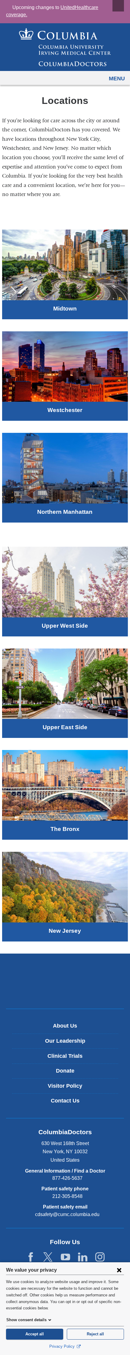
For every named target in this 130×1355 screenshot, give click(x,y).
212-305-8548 (67, 1196)
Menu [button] (117, 79)
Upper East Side (65, 727)
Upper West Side (65, 626)
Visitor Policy (65, 1086)
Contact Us (65, 1101)
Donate (65, 1071)
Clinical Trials (65, 1056)
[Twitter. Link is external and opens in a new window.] (48, 1257)
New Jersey (65, 931)
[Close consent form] (119, 1270)
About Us (65, 1026)
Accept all (34, 1334)
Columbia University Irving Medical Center (65, 971)
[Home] (65, 47)
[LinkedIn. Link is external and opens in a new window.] (83, 1257)
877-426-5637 (67, 1178)
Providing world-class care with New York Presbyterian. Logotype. (69, 991)
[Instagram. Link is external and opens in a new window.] (100, 1257)
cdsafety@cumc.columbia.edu (67, 1214)
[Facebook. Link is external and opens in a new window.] (31, 1257)
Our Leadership (65, 1041)
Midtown (65, 308)
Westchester (64, 410)
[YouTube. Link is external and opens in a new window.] (65, 1257)
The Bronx (65, 829)
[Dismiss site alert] (118, 5)
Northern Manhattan (65, 512)
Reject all (95, 1334)
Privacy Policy (62, 1346)
